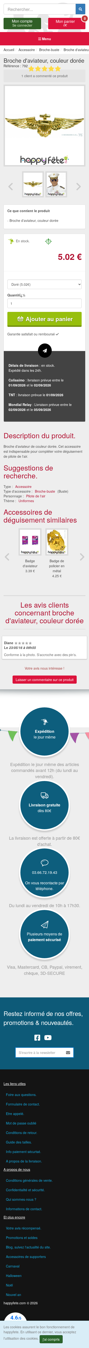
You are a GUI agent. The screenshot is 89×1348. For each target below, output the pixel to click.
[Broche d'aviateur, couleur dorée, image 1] (56, 184)
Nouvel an (13, 1294)
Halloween (14, 1275)
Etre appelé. (15, 1113)
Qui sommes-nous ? (21, 1199)
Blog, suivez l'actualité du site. (28, 1247)
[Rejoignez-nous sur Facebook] (37, 1037)
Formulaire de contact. (23, 1104)
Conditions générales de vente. (29, 1180)
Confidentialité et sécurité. (25, 1189)
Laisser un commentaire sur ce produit (45, 679)
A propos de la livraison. (24, 1161)
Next (78, 186)
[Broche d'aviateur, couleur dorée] (33, 184)
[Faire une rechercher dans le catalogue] (80, 9)
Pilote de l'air (35, 496)
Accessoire (23, 486)
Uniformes (26, 500)
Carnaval (12, 1266)
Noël (9, 1285)
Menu (46, 38)
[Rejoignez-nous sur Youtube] (48, 1037)
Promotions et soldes (21, 1237)
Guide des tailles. (19, 1142)
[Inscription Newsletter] (68, 1052)
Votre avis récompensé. (23, 1228)
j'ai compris (51, 1339)
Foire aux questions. (21, 1094)
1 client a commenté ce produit (44, 75)
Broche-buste (45, 491)
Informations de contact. (24, 1208)
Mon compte (22, 22)
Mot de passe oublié (21, 1123)
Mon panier (70, 22)
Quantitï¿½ (16, 295)
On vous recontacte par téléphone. (44, 885)
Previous (11, 186)
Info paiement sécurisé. (23, 1151)
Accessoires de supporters (26, 1256)
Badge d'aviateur (30, 563)
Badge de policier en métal (57, 565)
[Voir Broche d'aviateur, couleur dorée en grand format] (44, 125)
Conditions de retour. (21, 1132)
